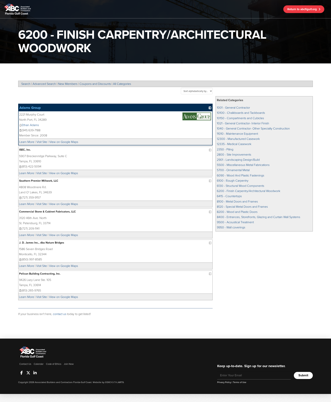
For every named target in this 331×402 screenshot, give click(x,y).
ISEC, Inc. (25, 150)
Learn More (26, 142)
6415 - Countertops (229, 196)
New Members (67, 84)
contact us (59, 314)
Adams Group (30, 107)
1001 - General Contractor (233, 107)
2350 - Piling (225, 149)
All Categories (122, 84)
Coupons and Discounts (95, 84)
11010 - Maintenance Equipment (237, 133)
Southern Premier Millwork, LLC (38, 181)
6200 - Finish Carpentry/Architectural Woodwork (248, 191)
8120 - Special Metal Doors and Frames (242, 206)
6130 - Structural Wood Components (240, 186)
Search (25, 84)
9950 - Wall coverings (231, 227)
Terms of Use (239, 382)
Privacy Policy (224, 382)
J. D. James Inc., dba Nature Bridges (41, 243)
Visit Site (41, 142)
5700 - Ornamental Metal (233, 170)
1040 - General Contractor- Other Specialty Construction (253, 128)
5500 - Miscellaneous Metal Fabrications (243, 165)
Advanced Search (44, 84)
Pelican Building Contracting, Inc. (40, 274)
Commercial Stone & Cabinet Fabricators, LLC (47, 212)
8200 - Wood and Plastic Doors (237, 212)
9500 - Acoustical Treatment (235, 222)
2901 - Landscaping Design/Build (238, 160)
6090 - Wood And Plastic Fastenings (240, 175)
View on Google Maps (63, 142)
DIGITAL (114, 382)
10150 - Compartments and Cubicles (240, 118)
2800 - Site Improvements (234, 154)
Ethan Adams (30, 125)
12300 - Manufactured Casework (238, 139)
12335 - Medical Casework (234, 144)
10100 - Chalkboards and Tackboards (241, 113)
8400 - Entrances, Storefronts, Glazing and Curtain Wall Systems (258, 217)
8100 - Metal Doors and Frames (237, 201)
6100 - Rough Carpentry (232, 180)
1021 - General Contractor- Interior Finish (243, 123)
